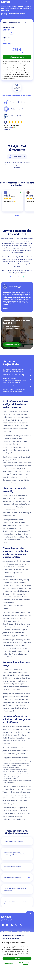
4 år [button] (4, 40)
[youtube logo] (20, 925)
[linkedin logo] (7, 925)
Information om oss (6, 931)
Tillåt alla (17, 958)
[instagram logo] (11, 925)
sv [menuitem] (26, 2)
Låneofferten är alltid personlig (13, 375)
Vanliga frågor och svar (23, 931)
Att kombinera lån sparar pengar (14, 386)
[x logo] (16, 925)
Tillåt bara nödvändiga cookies (25, 963)
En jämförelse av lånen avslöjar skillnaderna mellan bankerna (13, 370)
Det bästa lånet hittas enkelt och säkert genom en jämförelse (14, 390)
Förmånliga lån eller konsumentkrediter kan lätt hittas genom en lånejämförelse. (14, 380)
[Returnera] (30, 913)
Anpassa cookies (8, 963)
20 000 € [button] (6, 30)
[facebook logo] (2, 925)
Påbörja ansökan (17, 57)
